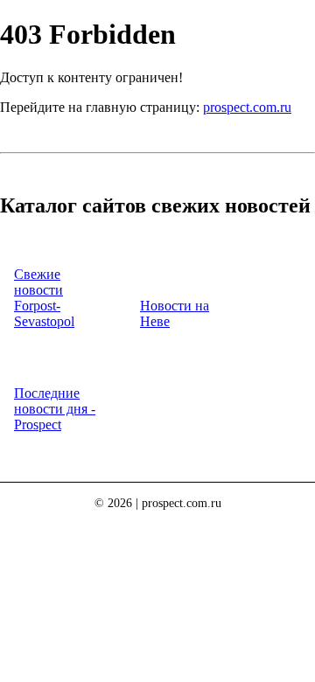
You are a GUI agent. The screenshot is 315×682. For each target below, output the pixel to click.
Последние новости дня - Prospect (54, 409)
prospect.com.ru (247, 107)
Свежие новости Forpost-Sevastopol (44, 298)
